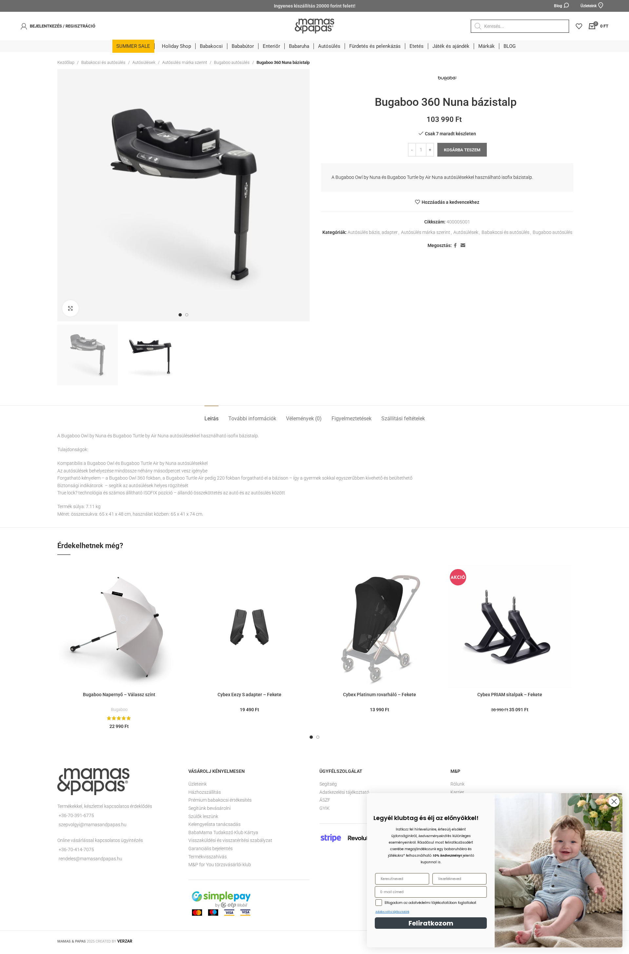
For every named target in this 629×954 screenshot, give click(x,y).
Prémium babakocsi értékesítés (220, 800)
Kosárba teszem (462, 149)
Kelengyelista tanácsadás (214, 824)
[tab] (211, 415)
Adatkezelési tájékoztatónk (392, 912)
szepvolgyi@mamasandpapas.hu (92, 824)
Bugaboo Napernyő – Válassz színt (119, 694)
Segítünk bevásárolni (209, 808)
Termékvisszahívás (207, 856)
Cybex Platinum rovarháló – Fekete (379, 694)
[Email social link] (463, 245)
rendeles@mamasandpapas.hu (90, 858)
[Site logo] (314, 25)
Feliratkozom (431, 923)
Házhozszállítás (204, 792)
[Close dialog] (614, 801)
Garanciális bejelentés (210, 848)
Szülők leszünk (203, 816)
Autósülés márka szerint (184, 62)
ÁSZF (324, 800)
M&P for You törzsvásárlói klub (219, 864)
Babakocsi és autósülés (103, 62)
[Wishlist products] (578, 26)
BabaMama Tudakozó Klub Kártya (223, 832)
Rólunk (457, 784)
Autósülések (143, 62)
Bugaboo (119, 709)
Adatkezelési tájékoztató (344, 792)
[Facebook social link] (455, 245)
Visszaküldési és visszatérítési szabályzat (230, 840)
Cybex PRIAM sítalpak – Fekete (509, 694)
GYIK (324, 808)
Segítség (328, 784)
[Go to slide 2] (317, 737)
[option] (180, 314)
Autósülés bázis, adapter (373, 232)
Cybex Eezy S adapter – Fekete (249, 694)
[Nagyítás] (70, 308)
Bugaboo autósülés (232, 62)
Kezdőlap (65, 62)
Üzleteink (197, 784)
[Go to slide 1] (311, 737)
